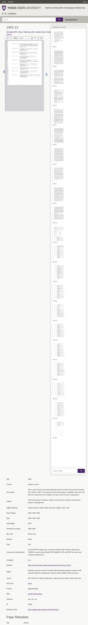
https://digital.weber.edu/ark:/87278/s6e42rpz (43, 609)
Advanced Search (71, 19)
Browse (10, 2)
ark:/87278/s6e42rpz (35, 594)
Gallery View (40, 32)
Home (4, 2)
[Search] (59, 20)
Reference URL (29, 32)
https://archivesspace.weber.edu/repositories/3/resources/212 (49, 565)
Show (30, 583)
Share (20, 32)
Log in (85, 2)
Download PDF (11, 32)
